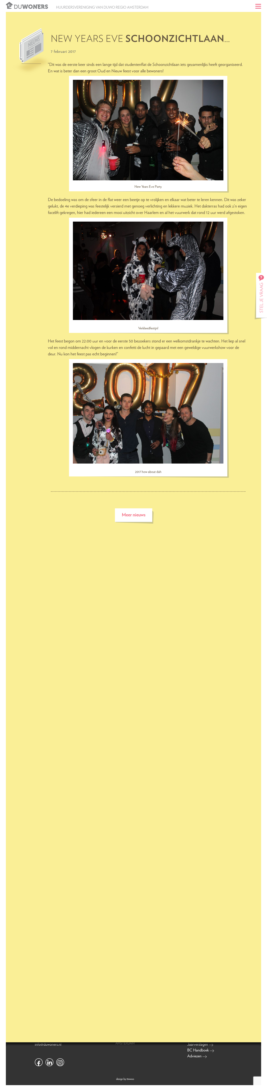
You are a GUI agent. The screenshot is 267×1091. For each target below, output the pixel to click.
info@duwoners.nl (48, 1044)
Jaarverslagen (198, 1044)
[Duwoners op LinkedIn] (49, 1062)
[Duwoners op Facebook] (38, 1062)
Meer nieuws (133, 515)
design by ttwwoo (125, 1079)
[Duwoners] (9, 5)
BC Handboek (198, 1050)
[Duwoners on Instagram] (60, 1062)
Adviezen (194, 1056)
